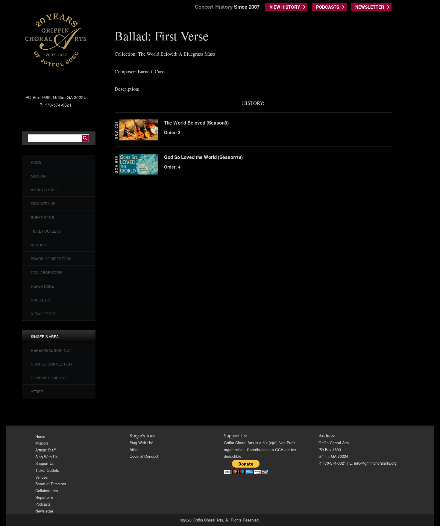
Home (36, 162)
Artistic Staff (45, 189)
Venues (38, 244)
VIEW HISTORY (285, 7)
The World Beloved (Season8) (196, 122)
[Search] (85, 138)
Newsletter (43, 313)
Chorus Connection (51, 363)
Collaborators (47, 272)
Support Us (42, 217)
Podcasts (41, 299)
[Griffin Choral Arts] (55, 40)
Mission (38, 175)
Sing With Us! (43, 203)
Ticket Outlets (46, 231)
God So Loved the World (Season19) (203, 157)
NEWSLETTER (369, 7)
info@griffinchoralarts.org (375, 463)
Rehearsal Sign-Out (51, 350)
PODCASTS (327, 7)
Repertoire (42, 286)
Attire (37, 391)
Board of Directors (51, 258)
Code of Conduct (48, 377)
